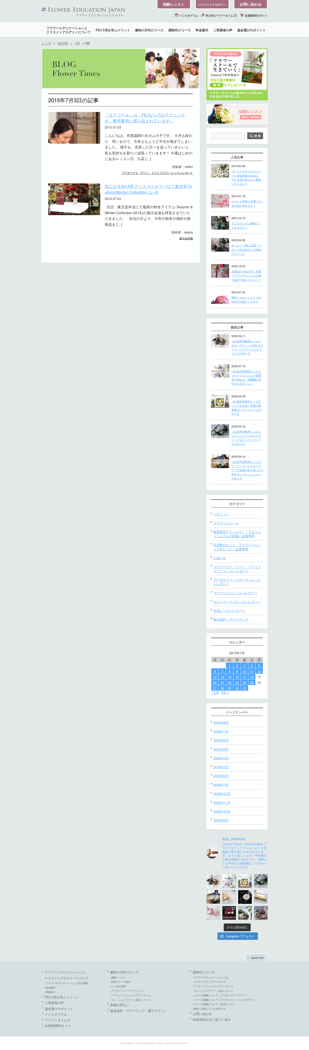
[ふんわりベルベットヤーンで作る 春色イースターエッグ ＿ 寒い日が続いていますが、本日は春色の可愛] (213, 913)
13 (215, 676)
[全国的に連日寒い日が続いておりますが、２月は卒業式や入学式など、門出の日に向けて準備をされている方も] (245, 897)
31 (244, 688)
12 (259, 671)
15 (229, 676)
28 (222, 688)
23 (237, 682)
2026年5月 (221, 749)
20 (215, 682)
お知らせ (219, 558)
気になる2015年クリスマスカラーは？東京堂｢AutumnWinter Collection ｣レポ (148, 189)
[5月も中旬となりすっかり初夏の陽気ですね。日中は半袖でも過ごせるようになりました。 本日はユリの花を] (261, 881)
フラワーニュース (226, 523)
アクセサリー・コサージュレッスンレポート (237, 581)
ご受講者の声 (222, 30)
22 (229, 682)
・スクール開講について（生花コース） (213, 1004)
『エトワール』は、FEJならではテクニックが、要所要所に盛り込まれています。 (145, 118)
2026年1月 (221, 784)
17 (244, 676)
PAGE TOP (257, 958)
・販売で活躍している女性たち (208, 1008)
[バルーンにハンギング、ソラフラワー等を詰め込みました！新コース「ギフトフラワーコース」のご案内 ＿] (245, 913)
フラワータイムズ (57, 1020)
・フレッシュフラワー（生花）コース (129, 999)
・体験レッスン (117, 977)
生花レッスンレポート (229, 610)
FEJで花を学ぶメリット (113, 30)
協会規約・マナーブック (230, 619)
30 (237, 688)
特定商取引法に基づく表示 (212, 1019)
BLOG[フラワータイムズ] (221, 15)
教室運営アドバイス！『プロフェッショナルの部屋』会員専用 (237, 534)
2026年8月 (221, 722)
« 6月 (215, 692)
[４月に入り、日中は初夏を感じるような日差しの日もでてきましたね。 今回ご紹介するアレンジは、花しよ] (213, 897)
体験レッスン (174, 4)
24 (244, 682)
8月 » (225, 692)
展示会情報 (186, 238)
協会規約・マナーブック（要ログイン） (138, 1010)
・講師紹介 (49, 992)
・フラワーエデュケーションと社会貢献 (65, 983)
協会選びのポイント (251, 30)
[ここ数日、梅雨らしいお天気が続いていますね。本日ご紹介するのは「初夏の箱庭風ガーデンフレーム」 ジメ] (245, 881)
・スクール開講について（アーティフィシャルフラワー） (223, 999)
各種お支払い (119, 1004)
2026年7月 (221, 731)
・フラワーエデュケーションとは (209, 977)
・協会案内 (49, 987)
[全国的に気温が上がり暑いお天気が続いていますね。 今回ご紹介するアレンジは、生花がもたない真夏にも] (229, 881)
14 (222, 676)
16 (237, 676)
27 (215, 688)
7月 (77, 43)
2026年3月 (221, 767)
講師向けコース (180, 30)
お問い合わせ (250, 4)
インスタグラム (188, 15)
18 (252, 676)
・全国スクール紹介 (119, 981)
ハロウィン (221, 514)
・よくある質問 (117, 986)
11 (252, 671)
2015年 (63, 43)
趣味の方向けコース (149, 30)
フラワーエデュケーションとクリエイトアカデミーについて (68, 30)
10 (244, 671)
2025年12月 (222, 793)
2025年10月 (222, 811)
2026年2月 (221, 775)
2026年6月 (221, 740)
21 (222, 682)
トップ (46, 43)
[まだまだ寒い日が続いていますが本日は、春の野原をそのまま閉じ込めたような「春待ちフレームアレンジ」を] (261, 897)
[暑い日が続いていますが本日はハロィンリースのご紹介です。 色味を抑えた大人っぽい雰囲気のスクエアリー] (213, 881)
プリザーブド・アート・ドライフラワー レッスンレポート (157, 173)
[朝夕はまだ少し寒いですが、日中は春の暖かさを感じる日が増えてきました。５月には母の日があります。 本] (229, 897)
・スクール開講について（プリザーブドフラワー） (219, 995)
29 (229, 688)
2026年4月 (221, 758)
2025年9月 (221, 820)
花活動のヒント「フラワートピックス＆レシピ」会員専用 (237, 546)
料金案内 (202, 30)
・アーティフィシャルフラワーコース (129, 995)
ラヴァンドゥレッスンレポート (235, 593)
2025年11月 (222, 802)
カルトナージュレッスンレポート (237, 601)
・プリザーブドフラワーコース (125, 990)
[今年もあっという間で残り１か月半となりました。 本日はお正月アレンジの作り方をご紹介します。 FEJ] (229, 913)
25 (252, 682)
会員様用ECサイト (256, 15)
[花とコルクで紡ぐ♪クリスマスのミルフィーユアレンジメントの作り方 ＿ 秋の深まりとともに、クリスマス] (261, 913)
